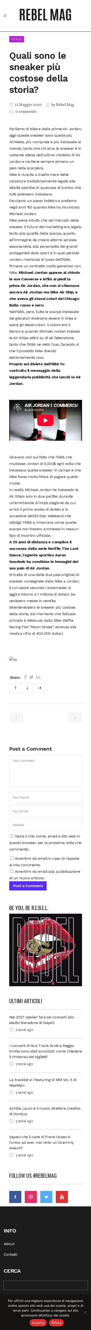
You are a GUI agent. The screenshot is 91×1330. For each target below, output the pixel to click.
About (9, 1243)
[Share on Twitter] (31, 677)
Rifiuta (56, 1323)
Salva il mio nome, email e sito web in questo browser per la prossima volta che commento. (45, 843)
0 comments (25, 111)
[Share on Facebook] (25, 677)
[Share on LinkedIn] (38, 677)
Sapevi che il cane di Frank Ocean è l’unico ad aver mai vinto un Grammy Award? (41, 1142)
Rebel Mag (65, 105)
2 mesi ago (24, 1030)
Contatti (10, 1254)
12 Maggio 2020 (28, 105)
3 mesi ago (24, 1064)
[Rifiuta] (85, 1312)
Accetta (38, 1323)
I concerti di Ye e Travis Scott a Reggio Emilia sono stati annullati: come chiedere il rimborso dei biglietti (45, 1051)
